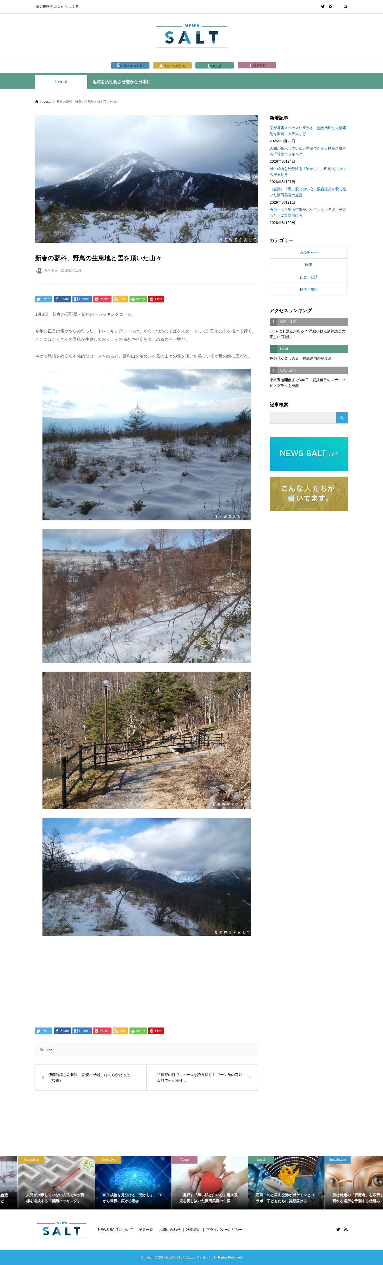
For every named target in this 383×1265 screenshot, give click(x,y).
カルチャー (309, 252)
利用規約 (193, 1229)
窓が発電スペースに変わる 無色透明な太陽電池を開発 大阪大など (308, 131)
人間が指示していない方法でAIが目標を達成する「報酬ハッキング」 (308, 151)
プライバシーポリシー (224, 1229)
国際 (308, 265)
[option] (38, 1182)
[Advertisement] (146, 980)
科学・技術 (309, 289)
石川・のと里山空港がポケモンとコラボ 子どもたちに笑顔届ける (308, 212)
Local (61, 81)
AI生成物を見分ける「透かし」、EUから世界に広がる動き (308, 172)
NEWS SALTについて (115, 1229)
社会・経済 (309, 277)
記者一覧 (146, 1229)
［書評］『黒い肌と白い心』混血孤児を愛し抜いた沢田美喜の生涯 (308, 192)
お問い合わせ (170, 1229)
